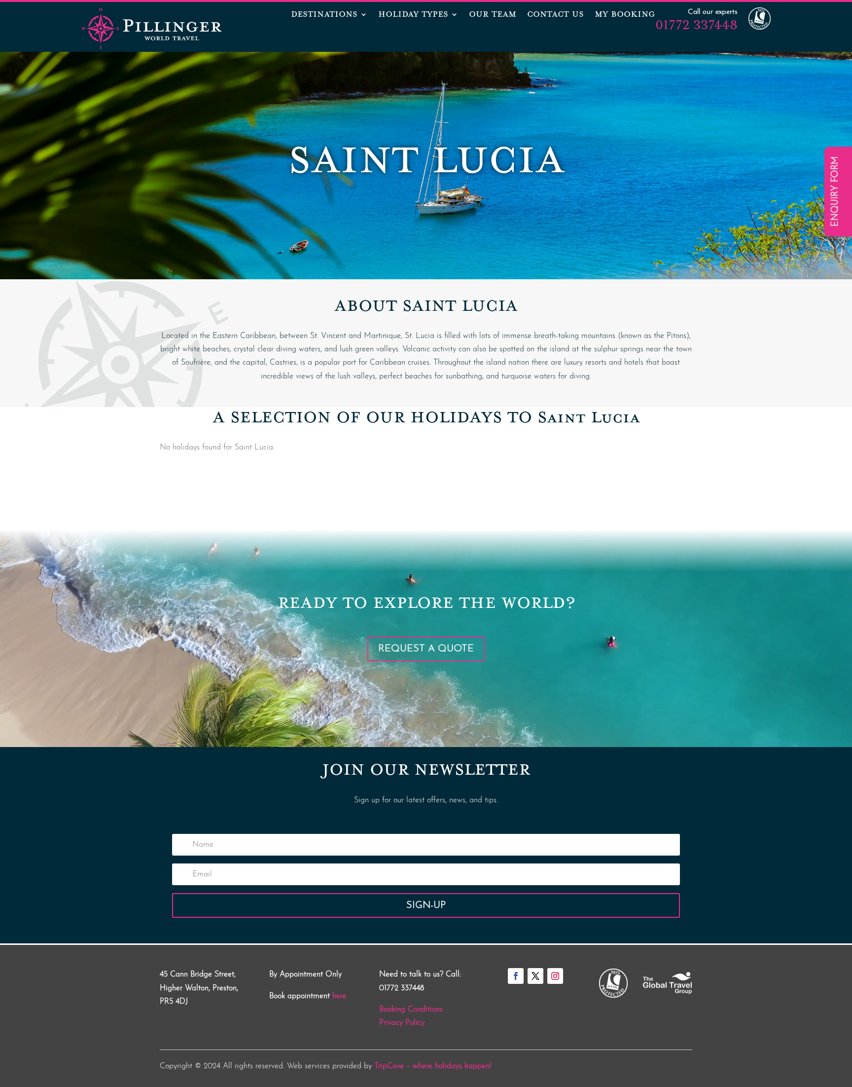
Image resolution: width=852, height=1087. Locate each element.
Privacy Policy (402, 1023)
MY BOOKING (625, 15)
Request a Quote (426, 649)
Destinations (324, 15)
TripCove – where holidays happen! (432, 1066)
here (339, 996)
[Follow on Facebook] (516, 976)
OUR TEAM (492, 15)
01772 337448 (696, 24)
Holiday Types (413, 15)
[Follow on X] (535, 976)
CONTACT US (555, 15)
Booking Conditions (411, 1009)
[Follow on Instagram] (555, 976)
